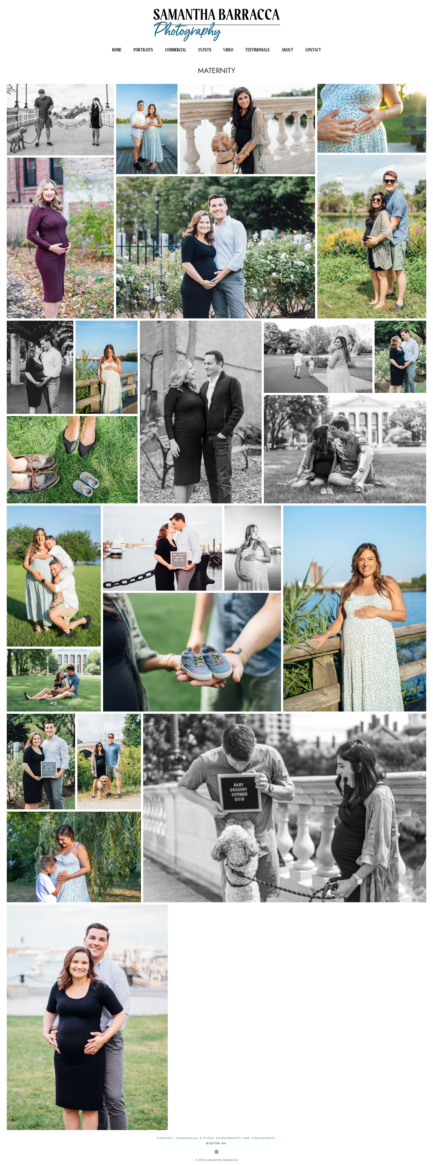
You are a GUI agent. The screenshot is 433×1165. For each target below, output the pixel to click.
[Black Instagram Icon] (216, 1152)
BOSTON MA (216, 1143)
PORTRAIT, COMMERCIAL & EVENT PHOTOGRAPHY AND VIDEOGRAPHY (216, 1138)
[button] (143, 50)
